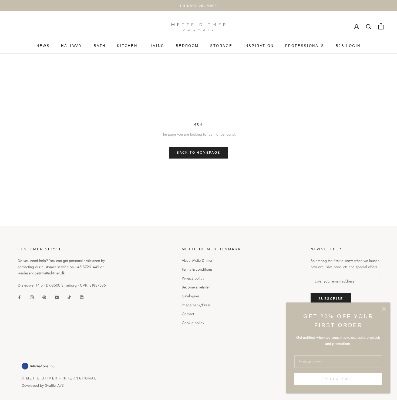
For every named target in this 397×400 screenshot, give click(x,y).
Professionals (304, 46)
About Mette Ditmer (197, 260)
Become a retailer (196, 287)
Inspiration (259, 46)
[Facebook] (19, 297)
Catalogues (191, 296)
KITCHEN (127, 46)
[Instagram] (32, 297)
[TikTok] (69, 297)
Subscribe (338, 379)
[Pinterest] (44, 297)
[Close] (383, 309)
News (43, 46)
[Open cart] (380, 26)
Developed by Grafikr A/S (43, 385)
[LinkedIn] (81, 297)
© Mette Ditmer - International (59, 378)
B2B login (348, 46)
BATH (100, 46)
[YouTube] (57, 297)
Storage (221, 46)
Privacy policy (193, 278)
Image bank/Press (196, 305)
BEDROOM (187, 46)
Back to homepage (198, 152)
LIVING (156, 46)
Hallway (71, 46)
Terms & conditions (197, 269)
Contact (188, 314)
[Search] (369, 26)
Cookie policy (193, 322)
